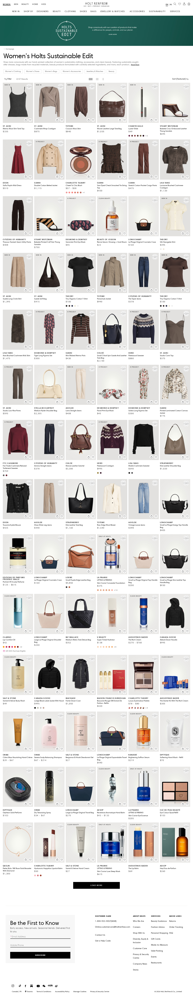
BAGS (93, 11)
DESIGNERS (43, 11)
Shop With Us (139, 933)
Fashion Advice (158, 927)
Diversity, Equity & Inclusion (140, 941)
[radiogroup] (96, 79)
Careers (136, 927)
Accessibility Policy (62, 991)
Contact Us (100, 935)
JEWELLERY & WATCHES (112, 11)
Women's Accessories (72, 71)
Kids (44, 4)
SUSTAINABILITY (157, 11)
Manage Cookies (79, 991)
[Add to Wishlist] (30, 120)
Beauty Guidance (159, 921)
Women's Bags (51, 71)
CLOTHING (70, 11)
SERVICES (175, 11)
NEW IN (16, 11)
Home (35, 4)
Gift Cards (155, 939)
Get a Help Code (103, 941)
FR (171, 5)
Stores (135, 970)
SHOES (83, 11)
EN (167, 4)
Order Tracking (176, 927)
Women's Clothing (13, 71)
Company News (140, 964)
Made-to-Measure (159, 945)
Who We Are (138, 921)
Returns (172, 921)
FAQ (171, 933)
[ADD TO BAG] (25, 120)
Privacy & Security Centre (141, 956)
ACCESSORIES (137, 11)
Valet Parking (157, 951)
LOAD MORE (96, 885)
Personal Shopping (159, 933)
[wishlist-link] (179, 4)
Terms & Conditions (44, 991)
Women (7, 4)
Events (154, 957)
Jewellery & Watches (94, 71)
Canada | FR (16, 991)
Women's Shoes (32, 71)
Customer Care (140, 948)
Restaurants (156, 963)
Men (16, 4)
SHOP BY (28, 11)
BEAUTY (57, 11)
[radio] (91, 79)
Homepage (10, 49)
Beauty (25, 4)
